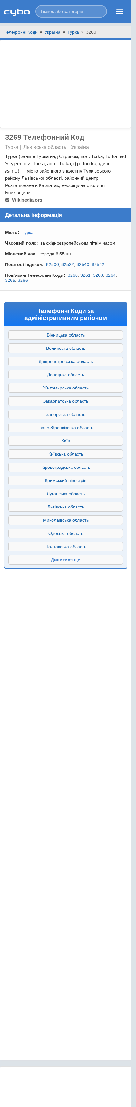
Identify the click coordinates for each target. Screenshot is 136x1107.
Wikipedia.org (27, 199)
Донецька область (65, 374)
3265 (10, 280)
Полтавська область (65, 546)
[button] (71, 11)
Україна (52, 32)
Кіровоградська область (65, 467)
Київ (65, 440)
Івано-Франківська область (65, 427)
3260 (73, 275)
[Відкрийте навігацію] (119, 11)
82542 (98, 264)
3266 (23, 280)
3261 (85, 275)
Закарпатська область (65, 401)
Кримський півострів (65, 480)
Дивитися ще (65, 559)
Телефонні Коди (21, 32)
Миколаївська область (66, 520)
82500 (52, 264)
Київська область (65, 454)
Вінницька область (66, 335)
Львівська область (65, 506)
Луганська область (66, 493)
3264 (111, 275)
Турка (73, 32)
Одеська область (65, 533)
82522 (67, 264)
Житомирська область (66, 387)
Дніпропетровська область (66, 361)
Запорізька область (65, 414)
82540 (83, 264)
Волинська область (65, 348)
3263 (98, 275)
